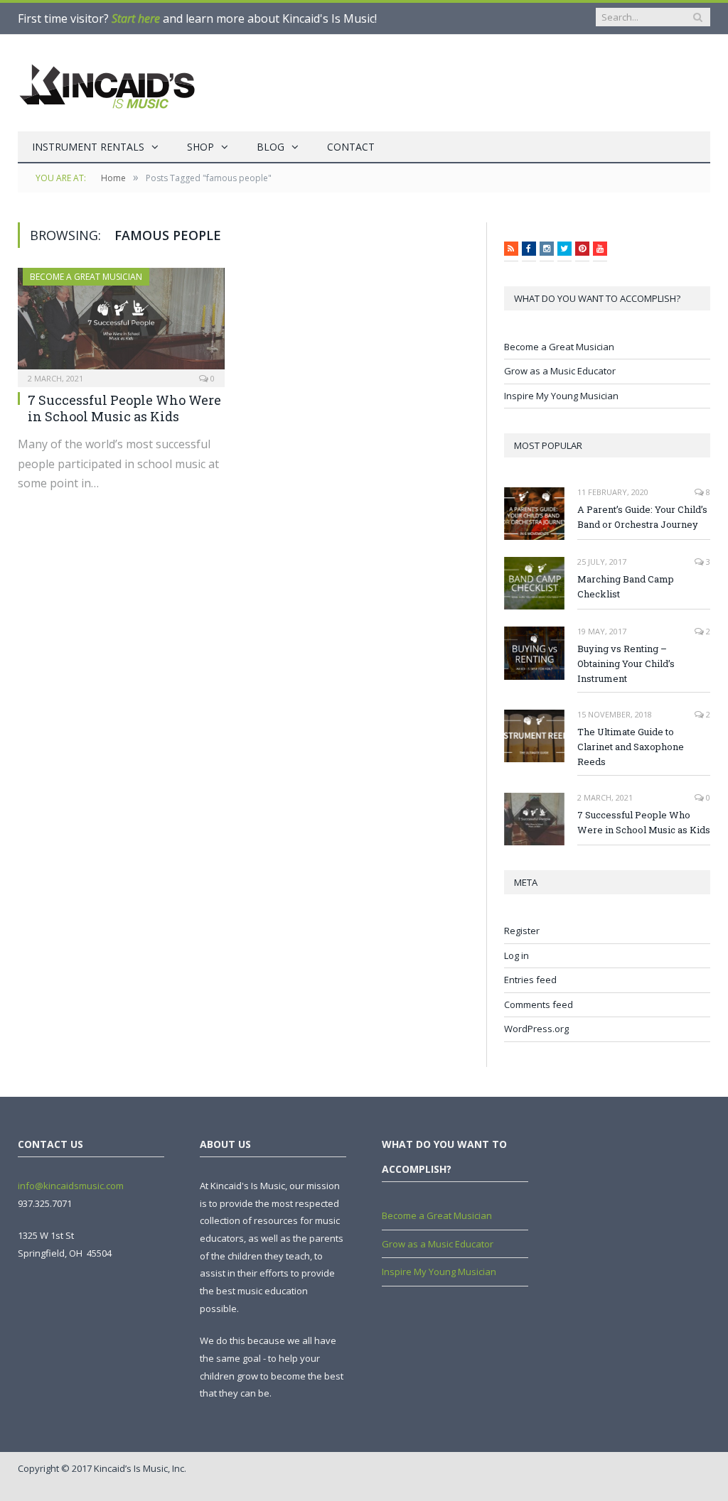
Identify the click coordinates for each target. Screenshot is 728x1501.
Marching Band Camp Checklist (625, 586)
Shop (200, 146)
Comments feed (538, 1004)
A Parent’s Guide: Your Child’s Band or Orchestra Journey (642, 517)
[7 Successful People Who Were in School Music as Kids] (121, 323)
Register (522, 930)
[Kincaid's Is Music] (107, 83)
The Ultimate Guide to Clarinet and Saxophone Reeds (630, 746)
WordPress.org (536, 1028)
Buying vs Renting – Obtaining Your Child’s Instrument (626, 663)
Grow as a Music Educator (560, 370)
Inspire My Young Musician (561, 395)
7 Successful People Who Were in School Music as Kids (124, 408)
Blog (270, 146)
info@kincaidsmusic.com (71, 1185)
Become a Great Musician (86, 277)
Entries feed (530, 979)
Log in (516, 955)
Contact (351, 146)
